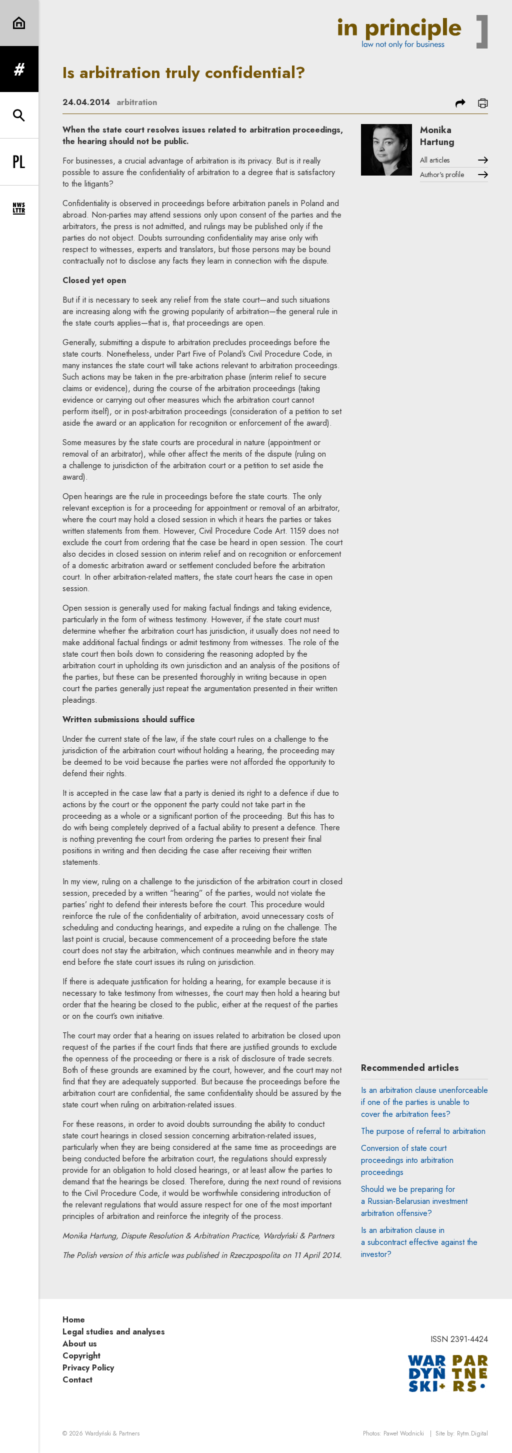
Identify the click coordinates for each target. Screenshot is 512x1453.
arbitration (136, 102)
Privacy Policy (88, 1367)
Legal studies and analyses (113, 1331)
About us (79, 1343)
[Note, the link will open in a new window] (448, 1372)
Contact (77, 1379)
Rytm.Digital (472, 1433)
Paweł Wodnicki (404, 1433)
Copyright (81, 1355)
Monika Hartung (437, 136)
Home (73, 1319)
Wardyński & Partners (112, 1433)
